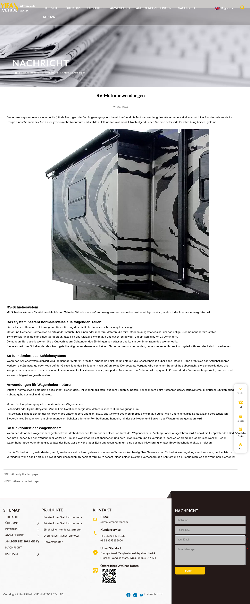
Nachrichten (51, 72)
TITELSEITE (36, 72)
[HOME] (9, 7)
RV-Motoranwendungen (72, 72)
